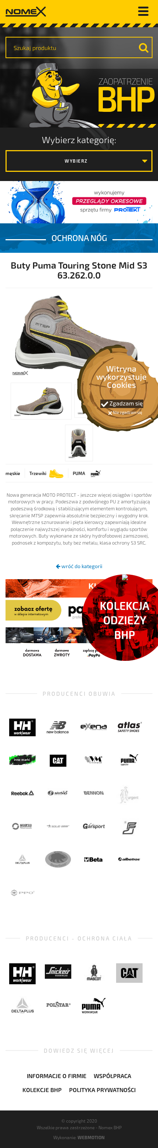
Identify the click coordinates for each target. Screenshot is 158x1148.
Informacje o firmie (56, 1075)
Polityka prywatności (102, 1089)
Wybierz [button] (76, 160)
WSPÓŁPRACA (112, 1075)
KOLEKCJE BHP (42, 1089)
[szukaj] (143, 47)
